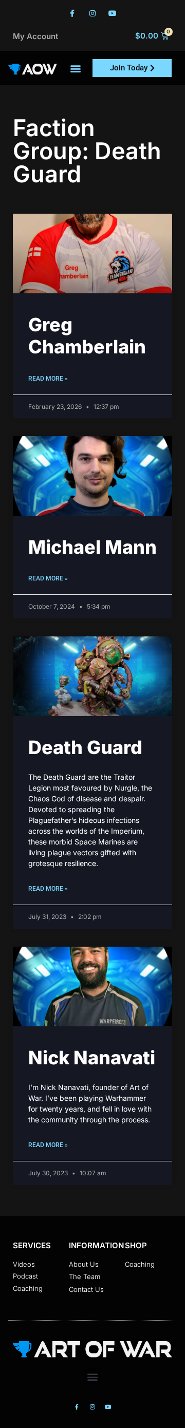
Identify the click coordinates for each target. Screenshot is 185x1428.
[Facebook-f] (72, 13)
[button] (75, 68)
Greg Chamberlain (87, 335)
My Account (35, 36)
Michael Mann (92, 547)
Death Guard (85, 747)
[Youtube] (113, 13)
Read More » (48, 378)
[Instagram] (92, 13)
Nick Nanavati (91, 1057)
